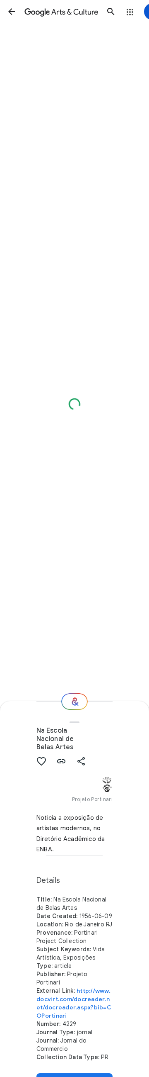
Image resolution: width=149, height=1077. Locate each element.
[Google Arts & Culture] (61, 11)
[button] (12, 12)
